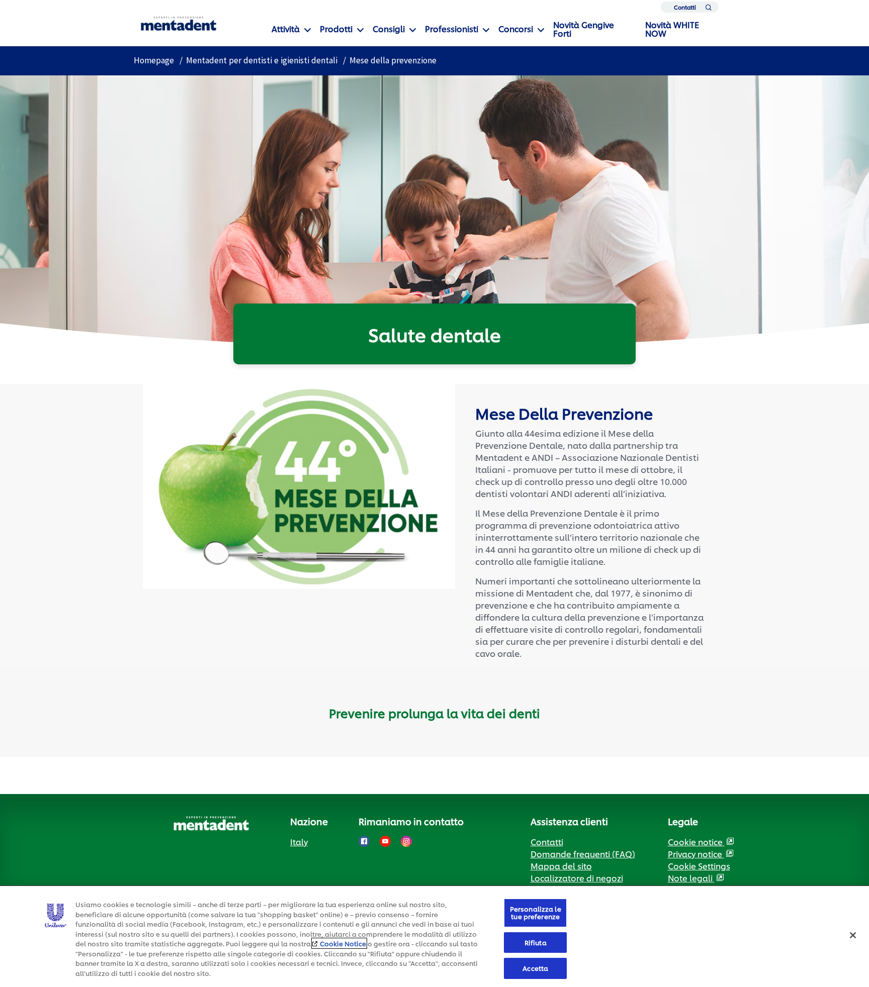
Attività (286, 28)
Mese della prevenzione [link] (393, 60)
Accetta (535, 967)
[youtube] (385, 841)
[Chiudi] (853, 935)
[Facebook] (364, 841)
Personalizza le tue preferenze (535, 912)
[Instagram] (406, 841)
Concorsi (515, 28)
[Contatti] (708, 9)
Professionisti (451, 28)
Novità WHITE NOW (672, 29)
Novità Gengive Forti (583, 29)
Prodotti (336, 28)
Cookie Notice (343, 943)
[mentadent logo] (178, 24)
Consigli (389, 28)
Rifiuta (536, 942)
